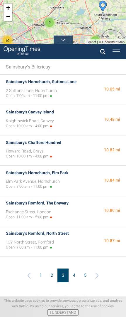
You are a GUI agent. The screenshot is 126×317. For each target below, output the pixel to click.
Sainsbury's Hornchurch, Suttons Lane (41, 81)
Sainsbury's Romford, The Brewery (37, 203)
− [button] (8, 16)
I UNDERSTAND (63, 312)
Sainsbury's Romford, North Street (37, 233)
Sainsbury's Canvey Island (30, 112)
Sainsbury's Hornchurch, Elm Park (37, 172)
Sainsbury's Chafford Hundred (33, 142)
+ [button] (8, 7)
